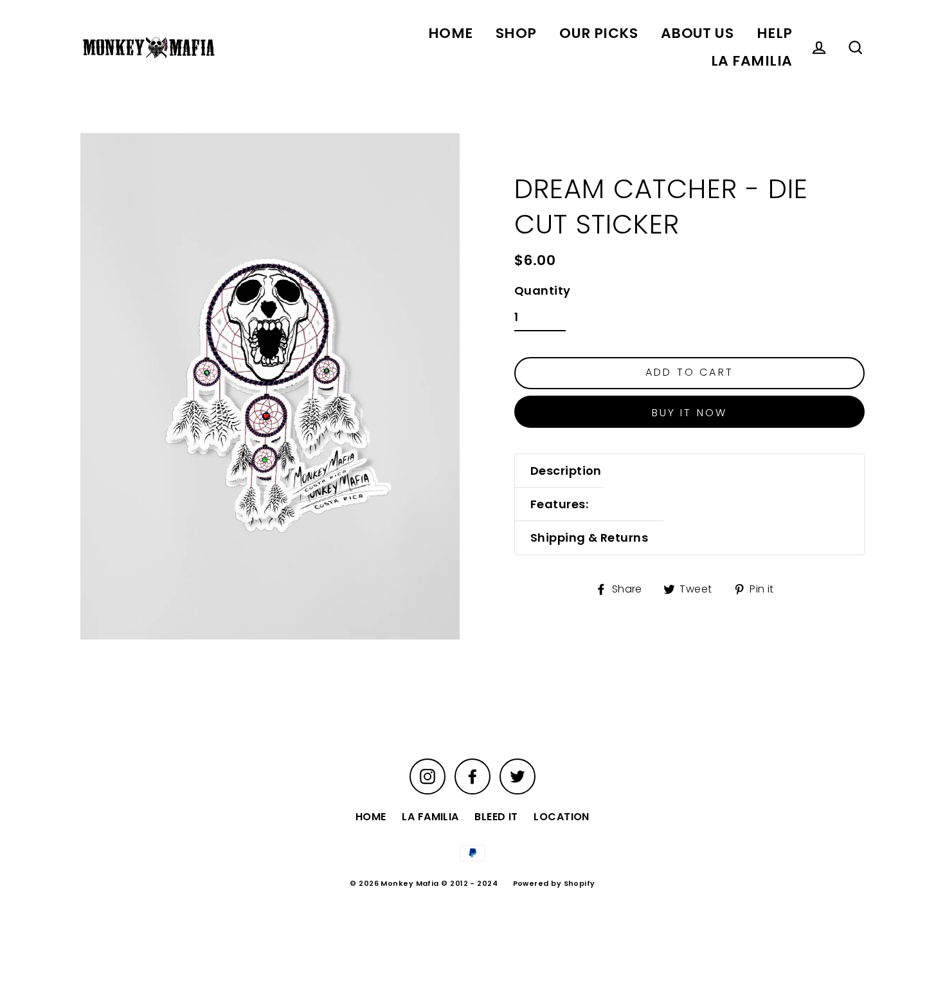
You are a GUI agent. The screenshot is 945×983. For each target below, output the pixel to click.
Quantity (542, 290)
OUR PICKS (598, 33)
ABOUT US (697, 33)
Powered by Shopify (554, 883)
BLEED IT (496, 816)
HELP (775, 33)
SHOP (516, 33)
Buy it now (690, 412)
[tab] (566, 470)
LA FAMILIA (752, 61)
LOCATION (562, 816)
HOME (450, 33)
